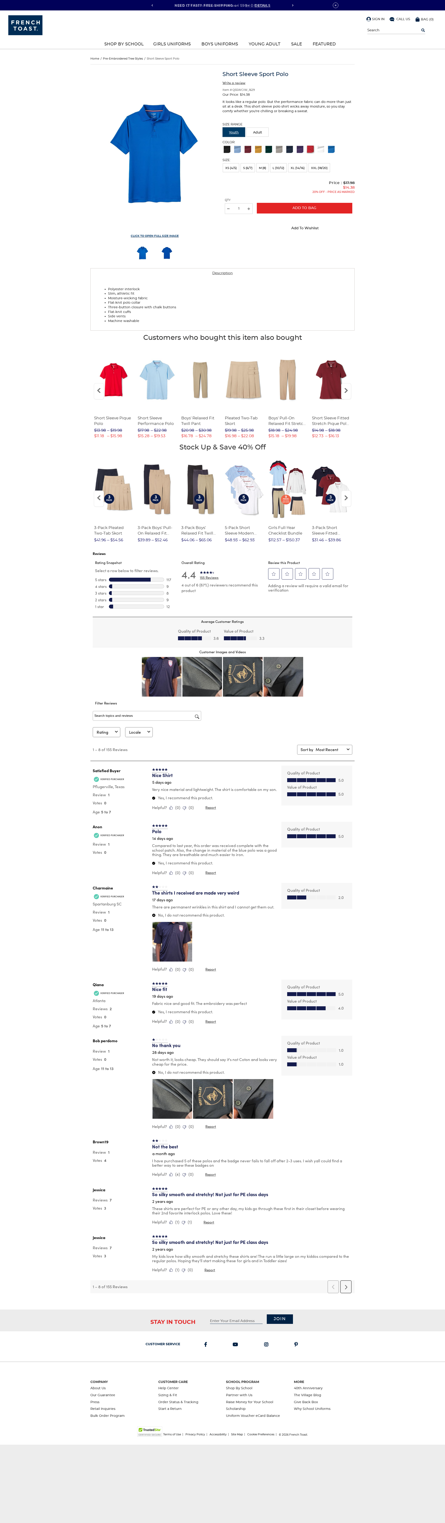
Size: (226, 160)
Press (94, 1402)
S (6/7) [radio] (247, 168)
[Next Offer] (293, 5)
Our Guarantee (102, 1395)
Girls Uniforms (172, 44)
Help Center (168, 1388)
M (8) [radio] (262, 168)
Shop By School (124, 44)
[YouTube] (236, 1345)
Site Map (237, 1434)
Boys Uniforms (219, 44)
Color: (228, 142)
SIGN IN (378, 19)
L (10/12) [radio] (278, 168)
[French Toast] (25, 24)
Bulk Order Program (107, 1416)
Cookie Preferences (260, 1434)
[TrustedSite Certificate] (149, 1431)
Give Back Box (306, 1402)
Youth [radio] (234, 132)
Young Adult (264, 44)
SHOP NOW (256, 5)
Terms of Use (172, 1434)
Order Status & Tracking (178, 1402)
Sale (296, 44)
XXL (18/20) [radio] (319, 168)
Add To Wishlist (305, 228)
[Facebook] (206, 1345)
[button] (375, 19)
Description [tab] (222, 273)
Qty (228, 200)
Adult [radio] (257, 132)
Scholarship (236, 1409)
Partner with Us (239, 1395)
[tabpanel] (222, 304)
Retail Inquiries (102, 1409)
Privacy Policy (195, 1434)
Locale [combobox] (135, 732)
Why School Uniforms (312, 1409)
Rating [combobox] (102, 732)
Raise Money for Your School (249, 1402)
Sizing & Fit (167, 1395)
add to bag (304, 208)
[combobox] (330, 749)
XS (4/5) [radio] (231, 168)
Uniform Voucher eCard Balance (253, 1416)
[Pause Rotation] (335, 5)
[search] (423, 30)
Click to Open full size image (155, 236)
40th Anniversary (308, 1388)
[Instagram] (267, 1345)
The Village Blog (307, 1395)
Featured (324, 44)
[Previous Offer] (152, 5)
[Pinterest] (297, 1345)
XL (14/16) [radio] (298, 168)
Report (210, 807)
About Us (98, 1388)
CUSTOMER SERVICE (163, 1344)
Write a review (233, 82)
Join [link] (280, 1319)
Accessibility (218, 1434)
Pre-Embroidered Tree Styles (123, 58)
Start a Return (170, 1409)
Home (94, 58)
